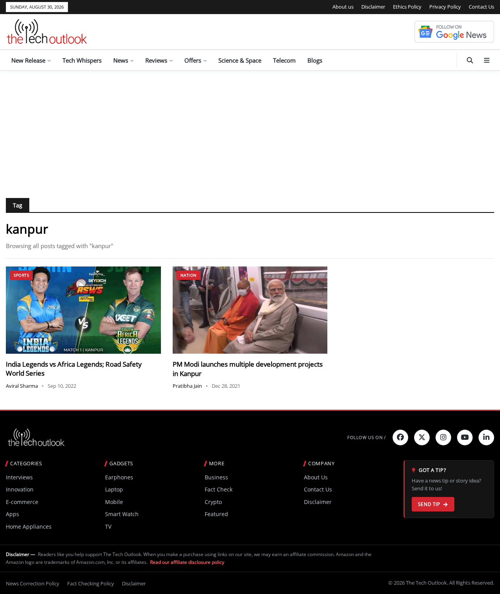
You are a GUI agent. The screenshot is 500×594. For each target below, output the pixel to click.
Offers (192, 60)
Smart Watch (122, 514)
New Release (28, 60)
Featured (216, 514)
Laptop (114, 489)
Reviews (156, 60)
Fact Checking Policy (90, 583)
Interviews (19, 477)
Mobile (114, 502)
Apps (12, 514)
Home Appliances (29, 526)
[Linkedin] (486, 437)
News (120, 60)
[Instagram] (443, 437)
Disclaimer (373, 6)
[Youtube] (465, 437)
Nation (188, 275)
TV (108, 526)
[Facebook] (400, 437)
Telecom (284, 60)
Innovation (20, 489)
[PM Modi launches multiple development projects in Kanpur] (250, 310)
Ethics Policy (407, 6)
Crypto (213, 502)
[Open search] (469, 60)
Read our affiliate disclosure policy (187, 562)
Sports (21, 275)
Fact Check (218, 489)
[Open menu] (486, 60)
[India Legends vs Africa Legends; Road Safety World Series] (83, 310)
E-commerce (22, 502)
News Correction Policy (32, 583)
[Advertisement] (250, 129)
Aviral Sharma (22, 385)
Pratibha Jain (187, 385)
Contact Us (481, 6)
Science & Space (239, 60)
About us (343, 6)
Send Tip (429, 504)
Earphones (119, 477)
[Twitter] (422, 437)
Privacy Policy (445, 6)
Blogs (314, 60)
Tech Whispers (82, 60)
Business (216, 477)
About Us (316, 477)
